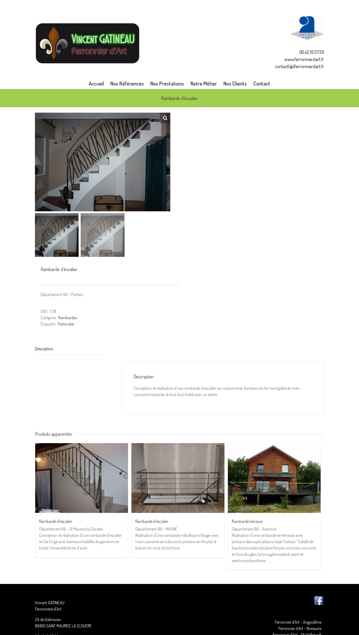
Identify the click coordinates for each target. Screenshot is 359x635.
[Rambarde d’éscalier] (81, 478)
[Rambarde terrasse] (274, 478)
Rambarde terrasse (247, 521)
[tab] (69, 349)
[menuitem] (99, 83)
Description (44, 348)
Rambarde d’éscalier (55, 521)
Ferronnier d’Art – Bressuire (300, 628)
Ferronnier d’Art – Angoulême (298, 622)
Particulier (66, 324)
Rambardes (67, 317)
